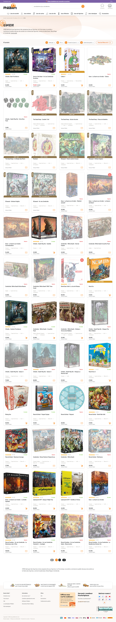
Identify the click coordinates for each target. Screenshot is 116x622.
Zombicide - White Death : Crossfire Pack (42, 330)
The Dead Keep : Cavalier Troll (41, 119)
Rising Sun (8, 414)
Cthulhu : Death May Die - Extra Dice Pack (14, 120)
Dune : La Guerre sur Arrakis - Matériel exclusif (71, 202)
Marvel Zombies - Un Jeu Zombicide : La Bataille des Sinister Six (99, 543)
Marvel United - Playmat (67, 414)
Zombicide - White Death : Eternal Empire (70, 244)
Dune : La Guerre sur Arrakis (96, 500)
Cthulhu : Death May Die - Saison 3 (42, 372)
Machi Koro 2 (92, 372)
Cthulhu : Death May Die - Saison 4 (14, 372)
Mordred (35, 159)
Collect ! (63, 76)
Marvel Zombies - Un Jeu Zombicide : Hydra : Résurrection (71, 543)
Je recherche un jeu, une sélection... (42, 6)
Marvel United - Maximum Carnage (14, 457)
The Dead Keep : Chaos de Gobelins (98, 119)
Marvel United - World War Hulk (97, 414)
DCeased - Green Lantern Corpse (69, 159)
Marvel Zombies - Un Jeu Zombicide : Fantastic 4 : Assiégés (43, 543)
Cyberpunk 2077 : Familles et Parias (70, 500)
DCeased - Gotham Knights (12, 201)
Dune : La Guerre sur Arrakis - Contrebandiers (13, 244)
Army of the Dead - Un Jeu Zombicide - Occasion (43, 77)
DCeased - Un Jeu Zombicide (41, 201)
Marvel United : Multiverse (96, 457)
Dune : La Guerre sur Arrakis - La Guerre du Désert (99, 202)
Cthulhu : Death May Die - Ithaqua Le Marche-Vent (70, 372)
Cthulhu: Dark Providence (12, 76)
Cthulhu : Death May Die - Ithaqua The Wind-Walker (99, 330)
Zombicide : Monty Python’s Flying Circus (44, 457)
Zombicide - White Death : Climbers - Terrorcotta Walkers (71, 330)
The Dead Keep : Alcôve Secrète (69, 119)
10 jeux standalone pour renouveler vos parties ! (59, 1)
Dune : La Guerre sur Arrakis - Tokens (99, 76)
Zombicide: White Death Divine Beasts (15, 286)
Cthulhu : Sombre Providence (13, 329)
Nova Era (91, 286)
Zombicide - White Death (67, 457)
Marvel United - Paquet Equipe (41, 414)
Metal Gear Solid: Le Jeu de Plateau (70, 286)
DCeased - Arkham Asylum (96, 159)
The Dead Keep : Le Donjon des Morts (15, 159)
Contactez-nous (7, 1)
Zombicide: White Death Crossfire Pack (99, 244)
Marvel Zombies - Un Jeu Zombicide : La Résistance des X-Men (16, 543)
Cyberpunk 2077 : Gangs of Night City (43, 500)
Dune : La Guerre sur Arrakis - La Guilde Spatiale (15, 500)
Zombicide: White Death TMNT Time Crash (42, 287)
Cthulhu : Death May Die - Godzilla (42, 244)
